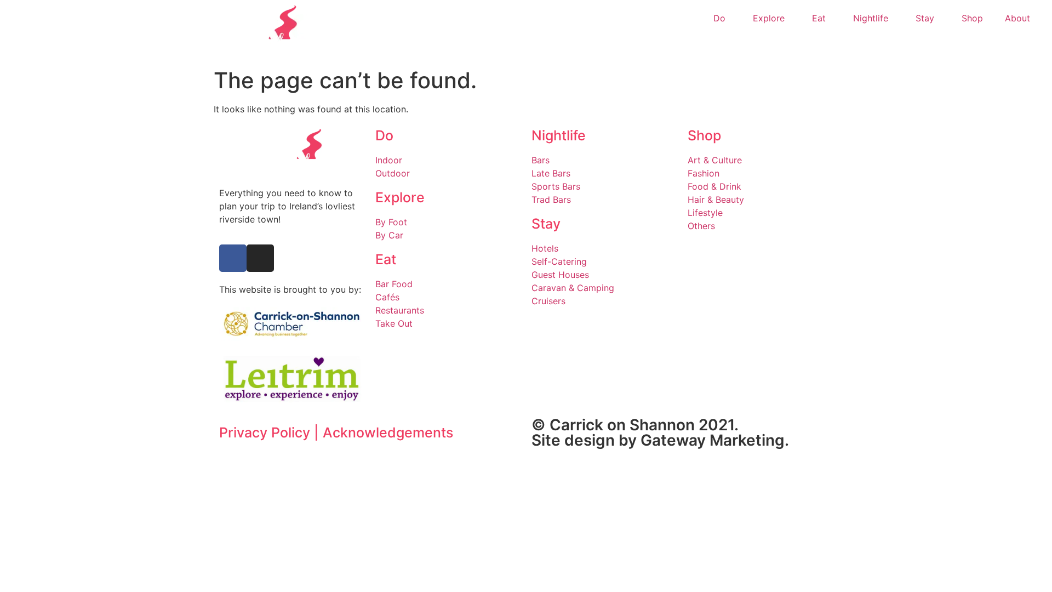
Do (719, 18)
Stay (925, 18)
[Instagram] (260, 258)
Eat (819, 18)
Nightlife (870, 18)
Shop (972, 18)
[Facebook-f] (233, 258)
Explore (769, 18)
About (1017, 18)
